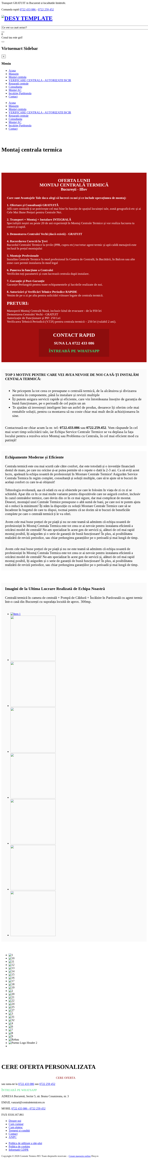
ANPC (13, 1137)
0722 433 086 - (20, 1108)
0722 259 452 (46, 9)
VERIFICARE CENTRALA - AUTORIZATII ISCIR (40, 80)
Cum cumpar (16, 1124)
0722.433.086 (70, 428)
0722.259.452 (96, 428)
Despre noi (15, 1120)
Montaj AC (15, 90)
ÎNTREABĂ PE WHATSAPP (74, 351)
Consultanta (15, 86)
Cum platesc (16, 1127)
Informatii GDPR (19, 1149)
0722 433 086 (28, 9)
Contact (13, 96)
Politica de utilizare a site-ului (25, 1143)
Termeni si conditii (19, 1130)
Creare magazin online (80, 1156)
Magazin (14, 73)
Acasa (12, 70)
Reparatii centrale (19, 83)
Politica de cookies (19, 1146)
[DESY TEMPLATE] (27, 18)
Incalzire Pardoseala (20, 93)
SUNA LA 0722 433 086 (74, 343)
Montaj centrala (17, 77)
